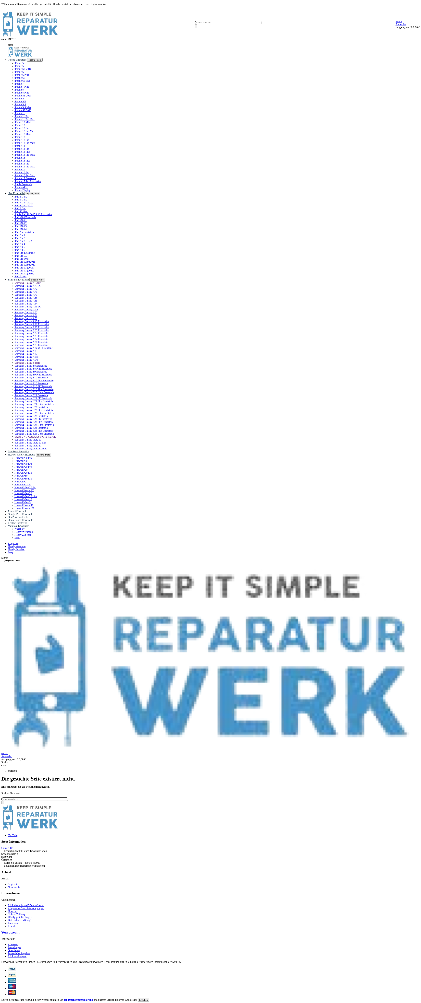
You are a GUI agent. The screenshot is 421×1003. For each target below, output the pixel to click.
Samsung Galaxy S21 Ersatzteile (31, 395)
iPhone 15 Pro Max (24, 166)
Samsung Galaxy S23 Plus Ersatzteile (33, 421)
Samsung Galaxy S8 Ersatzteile (30, 365)
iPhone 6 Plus (21, 74)
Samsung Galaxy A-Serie (27, 282)
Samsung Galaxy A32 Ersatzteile (31, 339)
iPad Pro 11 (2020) (24, 270)
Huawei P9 (20, 481)
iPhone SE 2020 (22, 95)
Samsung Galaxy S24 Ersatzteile (31, 427)
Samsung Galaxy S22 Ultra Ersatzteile (34, 413)
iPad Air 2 (19, 238)
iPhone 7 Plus (21, 86)
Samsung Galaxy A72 (25, 288)
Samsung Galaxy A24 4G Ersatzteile (33, 348)
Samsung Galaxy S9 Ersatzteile (30, 371)
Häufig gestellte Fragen (20, 917)
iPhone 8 (19, 89)
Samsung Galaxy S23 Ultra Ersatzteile (34, 424)
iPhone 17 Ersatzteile (25, 178)
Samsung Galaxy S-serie (27, 362)
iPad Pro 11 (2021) (24, 273)
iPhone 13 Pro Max (24, 142)
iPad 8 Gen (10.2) (23, 205)
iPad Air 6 (19, 249)
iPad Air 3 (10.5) (23, 241)
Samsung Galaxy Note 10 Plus (30, 442)
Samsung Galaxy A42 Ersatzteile (31, 321)
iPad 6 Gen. (20, 199)
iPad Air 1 (19, 235)
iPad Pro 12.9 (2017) (25, 264)
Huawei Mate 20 (23, 493)
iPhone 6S (19, 77)
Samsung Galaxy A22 (25, 353)
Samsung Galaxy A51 (25, 315)
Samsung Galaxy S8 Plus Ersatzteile (33, 368)
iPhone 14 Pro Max (24, 154)
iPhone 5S (19, 66)
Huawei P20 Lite (23, 472)
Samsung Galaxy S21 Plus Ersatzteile (33, 401)
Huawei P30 (20, 460)
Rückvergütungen (17, 956)
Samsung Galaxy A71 (25, 291)
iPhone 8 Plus (21, 92)
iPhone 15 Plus (22, 160)
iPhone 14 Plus (22, 151)
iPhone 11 (19, 113)
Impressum (13, 923)
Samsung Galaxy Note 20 (27, 445)
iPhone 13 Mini (22, 134)
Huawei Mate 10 (23, 499)
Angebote (13, 884)
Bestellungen (14, 947)
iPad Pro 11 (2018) (24, 267)
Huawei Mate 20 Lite (25, 496)
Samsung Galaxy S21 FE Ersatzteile (33, 398)
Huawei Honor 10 (23, 505)
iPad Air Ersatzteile (24, 232)
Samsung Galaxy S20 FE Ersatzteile (33, 386)
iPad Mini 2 (20, 223)
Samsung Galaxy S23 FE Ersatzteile (33, 419)
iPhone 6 (19, 71)
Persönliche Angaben (19, 953)
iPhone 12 (19, 125)
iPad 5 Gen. (20, 196)
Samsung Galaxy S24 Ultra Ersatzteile (34, 433)
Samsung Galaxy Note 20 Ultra (30, 448)
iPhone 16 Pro (21, 172)
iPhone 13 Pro (21, 140)
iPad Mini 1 (20, 220)
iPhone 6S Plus (22, 80)
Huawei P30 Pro (23, 457)
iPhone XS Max (22, 107)
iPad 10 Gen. (21, 211)
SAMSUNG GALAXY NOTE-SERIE (35, 436)
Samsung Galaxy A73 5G (27, 285)
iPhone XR (20, 101)
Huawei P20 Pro (23, 466)
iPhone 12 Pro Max (24, 131)
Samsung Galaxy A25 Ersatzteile (31, 345)
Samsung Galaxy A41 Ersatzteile (31, 324)
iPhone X (19, 98)
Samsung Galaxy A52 (25, 312)
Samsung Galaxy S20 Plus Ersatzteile (33, 389)
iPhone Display (22, 190)
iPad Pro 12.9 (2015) (25, 261)
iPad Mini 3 (20, 226)
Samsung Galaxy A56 (25, 297)
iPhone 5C (19, 63)
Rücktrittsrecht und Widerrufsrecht (26, 905)
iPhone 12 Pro (21, 128)
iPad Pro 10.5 (21, 258)
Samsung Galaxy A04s (26, 359)
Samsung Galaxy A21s (26, 356)
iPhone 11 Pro (21, 116)
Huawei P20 (20, 469)
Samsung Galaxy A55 (25, 300)
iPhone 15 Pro (21, 163)
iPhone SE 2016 (22, 69)
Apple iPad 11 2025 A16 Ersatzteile (33, 214)
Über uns (12, 911)
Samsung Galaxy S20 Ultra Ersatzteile (34, 392)
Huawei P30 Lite (23, 463)
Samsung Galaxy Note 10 (27, 439)
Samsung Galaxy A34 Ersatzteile (31, 333)
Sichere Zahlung (16, 914)
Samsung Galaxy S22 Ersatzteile (31, 407)
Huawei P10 (20, 475)
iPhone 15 (19, 157)
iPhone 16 (19, 169)
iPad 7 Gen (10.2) (23, 202)
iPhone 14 (19, 145)
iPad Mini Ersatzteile (25, 217)
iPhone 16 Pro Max (24, 175)
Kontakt (12, 926)
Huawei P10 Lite (23, 478)
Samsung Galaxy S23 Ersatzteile (31, 416)
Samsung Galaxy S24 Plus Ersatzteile (33, 430)
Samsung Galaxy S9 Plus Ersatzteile (33, 374)
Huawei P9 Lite (22, 484)
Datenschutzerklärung (19, 920)
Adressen (13, 944)
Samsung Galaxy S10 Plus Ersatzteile (33, 380)
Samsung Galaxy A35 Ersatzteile (31, 330)
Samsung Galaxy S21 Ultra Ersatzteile (34, 404)
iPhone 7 (19, 83)
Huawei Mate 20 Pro (25, 487)
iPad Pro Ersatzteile (24, 252)
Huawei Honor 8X (24, 490)
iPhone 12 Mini (22, 122)
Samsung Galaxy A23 (25, 351)
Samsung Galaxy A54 (25, 303)
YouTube (12, 835)
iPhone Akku (21, 187)
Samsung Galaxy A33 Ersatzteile (31, 336)
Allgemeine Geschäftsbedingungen (26, 908)
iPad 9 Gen (20, 208)
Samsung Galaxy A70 (25, 294)
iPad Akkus (20, 276)
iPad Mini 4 (20, 229)
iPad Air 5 (19, 246)
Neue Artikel (14, 887)
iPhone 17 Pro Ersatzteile (27, 181)
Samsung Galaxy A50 (25, 318)
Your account (10, 932)
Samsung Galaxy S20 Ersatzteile (31, 383)
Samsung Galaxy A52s (26, 309)
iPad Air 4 (19, 244)
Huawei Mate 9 (22, 502)
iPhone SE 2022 (22, 110)
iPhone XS (20, 104)
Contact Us (7, 848)
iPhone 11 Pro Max (24, 119)
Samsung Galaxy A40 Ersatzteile (31, 327)
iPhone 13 (19, 137)
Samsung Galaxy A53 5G (27, 306)
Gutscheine (14, 950)
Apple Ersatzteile (23, 184)
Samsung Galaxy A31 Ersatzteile (31, 342)
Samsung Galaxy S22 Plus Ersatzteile (33, 410)
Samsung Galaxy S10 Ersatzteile (31, 377)
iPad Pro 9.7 (20, 255)
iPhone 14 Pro (21, 148)
